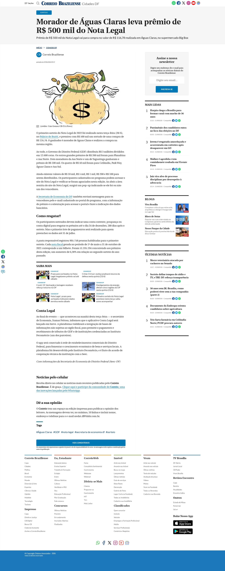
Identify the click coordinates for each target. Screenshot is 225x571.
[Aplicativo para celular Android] (183, 531)
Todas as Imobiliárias (121, 498)
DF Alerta (176, 463)
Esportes (28, 487)
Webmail (87, 477)
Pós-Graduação (60, 498)
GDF (57, 432)
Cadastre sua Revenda (151, 494)
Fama (86, 463)
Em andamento (60, 517)
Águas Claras (45, 432)
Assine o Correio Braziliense (35, 531)
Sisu (55, 491)
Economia (28, 477)
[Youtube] (193, 4)
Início (39, 48)
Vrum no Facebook (150, 487)
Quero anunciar (119, 510)
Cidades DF (90, 3)
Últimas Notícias (60, 480)
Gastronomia (89, 470)
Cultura (57, 484)
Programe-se (89, 490)
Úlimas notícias (119, 477)
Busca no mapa (119, 470)
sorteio (111, 432)
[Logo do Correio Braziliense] (61, 3)
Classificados (122, 505)
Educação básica (60, 463)
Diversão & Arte (31, 484)
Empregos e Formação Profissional (126, 521)
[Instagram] (188, 4)
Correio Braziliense (36, 458)
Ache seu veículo (149, 463)
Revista (176, 486)
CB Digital (28, 521)
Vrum (146, 458)
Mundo (27, 480)
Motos (145, 484)
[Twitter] (184, 4)
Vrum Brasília (178, 473)
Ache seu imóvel (120, 463)
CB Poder (176, 470)
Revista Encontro (183, 478)
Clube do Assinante (32, 528)
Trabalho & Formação (62, 470)
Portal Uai (177, 506)
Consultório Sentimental (93, 466)
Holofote (28, 498)
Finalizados (58, 524)
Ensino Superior (60, 466)
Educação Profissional (62, 494)
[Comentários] (3, 273)
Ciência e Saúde (30, 491)
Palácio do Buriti (49, 136)
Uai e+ (175, 509)
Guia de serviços (120, 480)
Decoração (118, 487)
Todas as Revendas (150, 491)
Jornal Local (177, 466)
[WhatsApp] (174, 4)
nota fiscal (57, 244)
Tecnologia (29, 501)
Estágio (57, 473)
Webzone (87, 473)
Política (27, 470)
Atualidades (177, 490)
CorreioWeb (91, 458)
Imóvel (118, 458)
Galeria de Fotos (120, 491)
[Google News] (198, 4)
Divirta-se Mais (93, 481)
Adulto (116, 524)
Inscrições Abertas (61, 521)
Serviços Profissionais (122, 528)
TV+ (85, 500)
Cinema (87, 486)
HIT (85, 497)
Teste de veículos (149, 473)
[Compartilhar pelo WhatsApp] (179, 121)
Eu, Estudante (62, 458)
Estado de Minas (179, 502)
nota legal (68, 432)
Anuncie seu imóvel (121, 466)
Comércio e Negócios (122, 531)
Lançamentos (119, 473)
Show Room (118, 484)
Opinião (27, 494)
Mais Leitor (88, 503)
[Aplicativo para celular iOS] (183, 523)
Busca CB (28, 524)
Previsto (57, 514)
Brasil (27, 473)
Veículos (117, 517)
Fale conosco (59, 501)
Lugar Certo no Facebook (123, 494)
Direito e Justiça (31, 517)
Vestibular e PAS (60, 487)
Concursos (60, 505)
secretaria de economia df (90, 432)
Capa (27, 463)
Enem (56, 477)
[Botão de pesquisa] (37, 3)
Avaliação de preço (150, 477)
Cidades (28, 466)
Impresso (30, 509)
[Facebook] (179, 4)
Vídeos (146, 480)
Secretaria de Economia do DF (55, 196)
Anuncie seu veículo (150, 466)
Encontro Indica (179, 493)
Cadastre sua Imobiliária (123, 501)
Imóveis (117, 514)
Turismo (28, 504)
